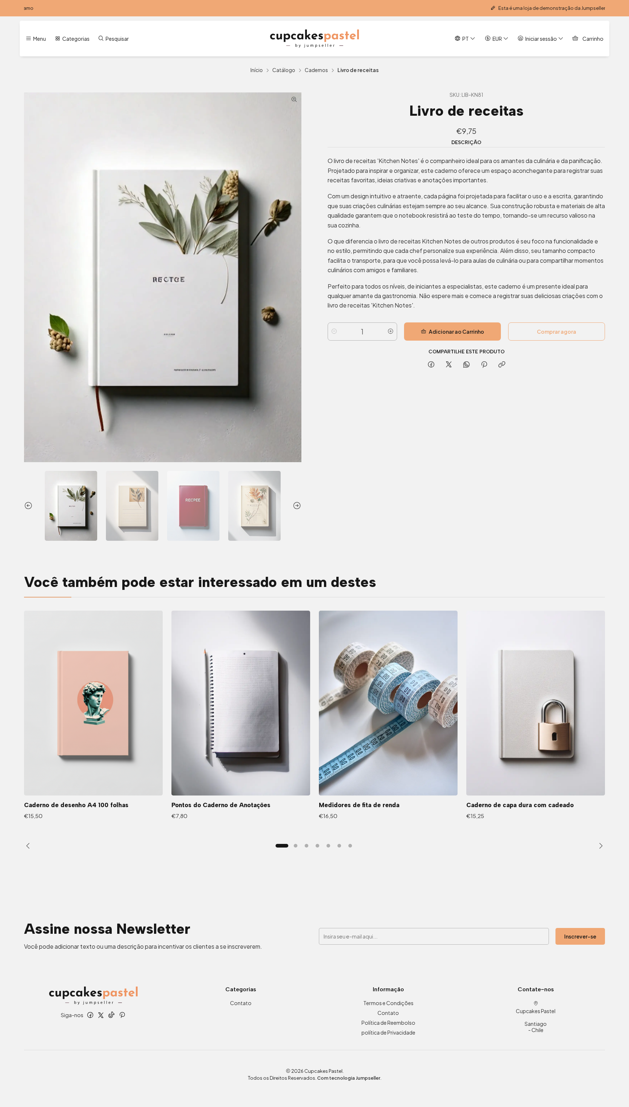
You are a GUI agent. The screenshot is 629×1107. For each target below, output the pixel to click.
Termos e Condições (388, 1003)
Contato (241, 1003)
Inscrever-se (580, 936)
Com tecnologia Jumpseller (348, 1078)
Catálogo (283, 70)
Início (256, 70)
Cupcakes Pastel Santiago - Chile (535, 1020)
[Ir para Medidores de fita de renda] (388, 703)
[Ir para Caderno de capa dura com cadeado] (535, 703)
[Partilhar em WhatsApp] (466, 364)
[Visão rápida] (149, 712)
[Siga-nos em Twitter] (100, 1015)
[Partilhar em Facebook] (431, 364)
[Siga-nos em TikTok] (111, 1015)
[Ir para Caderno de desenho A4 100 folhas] (93, 703)
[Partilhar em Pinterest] (484, 364)
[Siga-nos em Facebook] (90, 1015)
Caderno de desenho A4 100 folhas (76, 805)
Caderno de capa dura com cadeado (520, 805)
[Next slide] (295, 506)
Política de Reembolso (388, 1022)
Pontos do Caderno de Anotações (220, 805)
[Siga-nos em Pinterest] (122, 1015)
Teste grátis (474, 8)
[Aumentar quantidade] (390, 331)
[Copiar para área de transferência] (502, 364)
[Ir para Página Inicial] (314, 38)
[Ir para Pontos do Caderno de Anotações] (240, 703)
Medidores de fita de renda (359, 805)
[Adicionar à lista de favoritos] (149, 693)
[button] (281, 845)
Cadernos (316, 70)
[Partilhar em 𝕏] (449, 364)
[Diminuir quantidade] (334, 331)
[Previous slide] (29, 506)
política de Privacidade (388, 1032)
